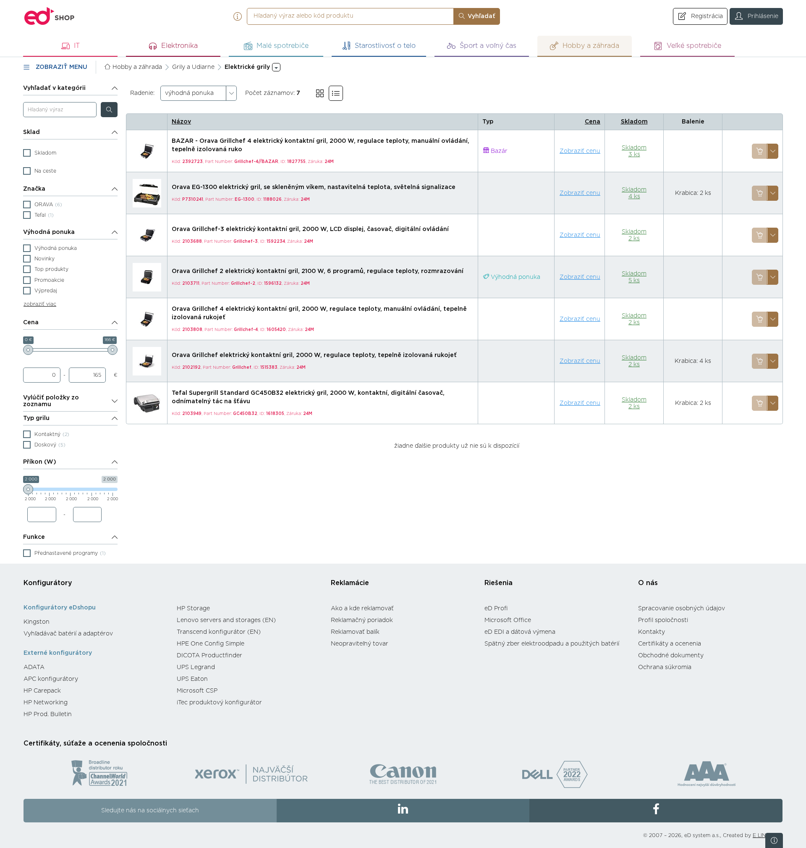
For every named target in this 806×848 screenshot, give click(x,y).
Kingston (37, 622)
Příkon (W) (39, 462)
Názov (181, 122)
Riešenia (498, 583)
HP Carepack (42, 691)
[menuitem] (96, 622)
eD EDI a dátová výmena (519, 632)
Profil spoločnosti (663, 620)
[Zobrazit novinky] (774, 840)
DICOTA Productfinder (209, 656)
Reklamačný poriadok (362, 620)
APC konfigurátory (51, 679)
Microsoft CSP (197, 691)
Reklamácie (350, 583)
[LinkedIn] (403, 810)
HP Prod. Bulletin (48, 714)
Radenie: (142, 93)
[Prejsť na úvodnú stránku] (49, 16)
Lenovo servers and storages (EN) (226, 620)
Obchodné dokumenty (671, 656)
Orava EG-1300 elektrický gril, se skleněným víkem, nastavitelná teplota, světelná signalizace (313, 187)
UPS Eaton (192, 679)
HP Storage (193, 609)
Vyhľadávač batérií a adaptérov (68, 634)
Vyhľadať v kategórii (54, 88)
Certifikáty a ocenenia (669, 644)
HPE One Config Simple (210, 644)
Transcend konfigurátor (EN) (219, 632)
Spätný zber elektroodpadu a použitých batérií (551, 644)
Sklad (31, 132)
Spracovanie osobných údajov (681, 609)
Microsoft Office (507, 620)
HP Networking (46, 703)
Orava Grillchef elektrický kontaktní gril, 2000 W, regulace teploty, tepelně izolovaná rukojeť (314, 355)
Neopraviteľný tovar (359, 644)
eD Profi (496, 609)
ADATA (34, 667)
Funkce (34, 537)
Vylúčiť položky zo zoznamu (51, 401)
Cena (31, 323)
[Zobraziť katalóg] (320, 93)
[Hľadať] (109, 109)
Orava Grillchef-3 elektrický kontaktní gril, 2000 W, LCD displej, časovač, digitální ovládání (310, 229)
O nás (648, 583)
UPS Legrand (196, 667)
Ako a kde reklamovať (362, 609)
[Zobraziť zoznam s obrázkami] (336, 93)
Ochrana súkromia (664, 667)
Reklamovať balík (355, 632)
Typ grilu (36, 418)
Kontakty (651, 632)
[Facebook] (655, 810)
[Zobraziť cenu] (759, 151)
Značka (34, 189)
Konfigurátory (48, 583)
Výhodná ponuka (49, 232)
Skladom (634, 122)
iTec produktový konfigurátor (219, 703)
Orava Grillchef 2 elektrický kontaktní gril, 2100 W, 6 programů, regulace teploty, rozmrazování (317, 271)
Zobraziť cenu (580, 151)
